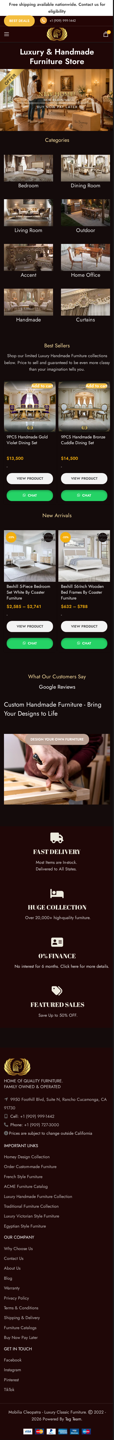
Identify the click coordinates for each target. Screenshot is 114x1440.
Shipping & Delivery (22, 1318)
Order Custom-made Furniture (30, 1167)
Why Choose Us (18, 1249)
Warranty (12, 1288)
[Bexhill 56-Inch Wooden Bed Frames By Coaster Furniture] (84, 556)
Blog (8, 1278)
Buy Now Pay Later (21, 1337)
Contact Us (13, 1258)
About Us (12, 1268)
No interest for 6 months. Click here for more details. (62, 966)
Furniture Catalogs (20, 1328)
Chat (32, 495)
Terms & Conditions (21, 1308)
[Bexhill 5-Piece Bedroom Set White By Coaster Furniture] (30, 556)
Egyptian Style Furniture (25, 1226)
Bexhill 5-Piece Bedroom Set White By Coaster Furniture (28, 592)
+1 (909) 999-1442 (63, 20)
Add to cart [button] (42, 385)
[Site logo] (57, 34)
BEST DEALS (19, 20)
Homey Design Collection (27, 1157)
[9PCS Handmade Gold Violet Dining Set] (30, 406)
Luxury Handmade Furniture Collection (38, 1196)
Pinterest (11, 1380)
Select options (48, 537)
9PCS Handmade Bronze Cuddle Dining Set (83, 440)
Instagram (12, 1370)
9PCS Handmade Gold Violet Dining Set (27, 440)
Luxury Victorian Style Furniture (31, 1216)
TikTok (9, 1390)
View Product (30, 478)
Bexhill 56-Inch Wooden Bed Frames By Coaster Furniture (82, 592)
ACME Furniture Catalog (26, 1187)
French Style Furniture (23, 1177)
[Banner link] (28, 177)
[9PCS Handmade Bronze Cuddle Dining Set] (84, 406)
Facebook (12, 1360)
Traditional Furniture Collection (31, 1206)
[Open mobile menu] (6, 34)
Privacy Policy (16, 1298)
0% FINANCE (57, 956)
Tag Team (73, 1419)
